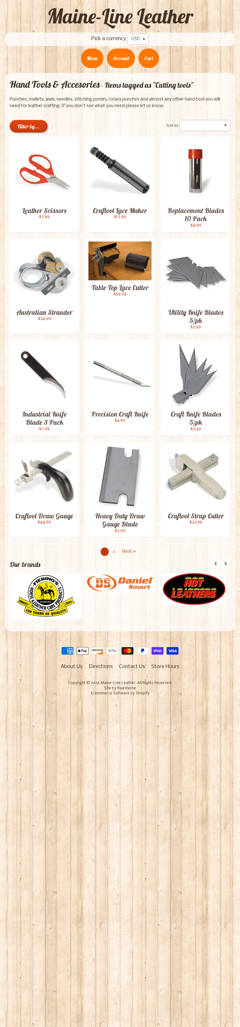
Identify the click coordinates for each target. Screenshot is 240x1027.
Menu (92, 58)
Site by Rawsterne (120, 688)
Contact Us (132, 667)
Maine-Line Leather (120, 16)
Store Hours (165, 667)
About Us (71, 667)
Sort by (172, 125)
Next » (129, 551)
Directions (101, 667)
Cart (148, 58)
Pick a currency (108, 39)
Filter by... (28, 126)
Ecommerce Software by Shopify (120, 693)
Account (121, 58)
